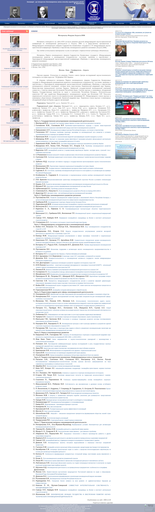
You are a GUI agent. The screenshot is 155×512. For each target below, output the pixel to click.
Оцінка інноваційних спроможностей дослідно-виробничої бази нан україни (74, 355)
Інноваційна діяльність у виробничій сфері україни (72, 429)
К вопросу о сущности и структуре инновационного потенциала (82, 373)
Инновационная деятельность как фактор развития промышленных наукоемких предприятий (76, 438)
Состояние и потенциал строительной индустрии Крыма (68, 222)
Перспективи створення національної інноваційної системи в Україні (72, 166)
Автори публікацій (49, 23)
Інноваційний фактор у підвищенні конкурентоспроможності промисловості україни (72, 440)
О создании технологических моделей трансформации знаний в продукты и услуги (75, 137)
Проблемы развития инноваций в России (64, 188)
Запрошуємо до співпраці (91, 23)
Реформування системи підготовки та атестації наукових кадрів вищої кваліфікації (74, 314)
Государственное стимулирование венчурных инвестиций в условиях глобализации (76, 168)
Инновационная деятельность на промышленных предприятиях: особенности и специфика (77, 467)
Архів (148, 23)
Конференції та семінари (77, 23)
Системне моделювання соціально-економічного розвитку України (82, 143)
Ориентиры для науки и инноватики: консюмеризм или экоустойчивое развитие (69, 348)
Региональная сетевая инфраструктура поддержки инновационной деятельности (75, 206)
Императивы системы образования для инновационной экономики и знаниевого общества (79, 294)
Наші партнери (120, 23)
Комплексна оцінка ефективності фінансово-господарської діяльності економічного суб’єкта (73, 461)
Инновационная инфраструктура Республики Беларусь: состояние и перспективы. (77, 130)
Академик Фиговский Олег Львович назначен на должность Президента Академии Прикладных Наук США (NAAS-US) (133, 42)
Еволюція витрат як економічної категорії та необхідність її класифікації (69, 400)
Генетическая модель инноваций (57, 418)
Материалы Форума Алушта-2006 (126, 134)
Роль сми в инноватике (54, 407)
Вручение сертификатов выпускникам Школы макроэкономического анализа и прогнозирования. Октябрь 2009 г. (132, 120)
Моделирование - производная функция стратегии (61, 404)
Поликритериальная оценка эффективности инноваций (68, 409)
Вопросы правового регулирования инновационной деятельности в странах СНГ (72, 269)
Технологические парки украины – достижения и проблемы (77, 431)
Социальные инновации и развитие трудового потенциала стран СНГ (73, 263)
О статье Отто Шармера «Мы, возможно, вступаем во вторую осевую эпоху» (133, 33)
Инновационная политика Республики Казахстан (65, 478)
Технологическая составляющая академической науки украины (65, 353)
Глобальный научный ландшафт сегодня (14, 86)
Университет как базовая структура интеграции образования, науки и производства (73, 317)
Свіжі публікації (7, 31)
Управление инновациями (14, 123)
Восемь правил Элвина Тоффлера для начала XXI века (134, 61)
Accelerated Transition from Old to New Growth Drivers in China (15, 49)
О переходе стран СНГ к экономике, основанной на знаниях (81, 256)
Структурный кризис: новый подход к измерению (66, 420)
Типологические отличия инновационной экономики (63, 366)
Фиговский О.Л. (15, 34)
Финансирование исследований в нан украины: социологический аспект (73, 350)
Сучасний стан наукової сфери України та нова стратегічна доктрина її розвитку (75, 123)
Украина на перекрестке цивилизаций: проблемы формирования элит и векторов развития (131, 82)
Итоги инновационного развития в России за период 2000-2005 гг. (80, 191)
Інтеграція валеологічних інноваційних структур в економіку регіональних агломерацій (80, 204)
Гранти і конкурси (63, 23)
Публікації (36, 23)
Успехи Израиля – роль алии (14, 105)
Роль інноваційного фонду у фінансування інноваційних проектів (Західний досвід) (74, 272)
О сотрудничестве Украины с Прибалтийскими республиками (66, 254)
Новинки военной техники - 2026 (14, 68)
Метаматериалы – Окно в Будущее (14, 141)
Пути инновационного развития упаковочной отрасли (60, 458)
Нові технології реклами (52, 411)
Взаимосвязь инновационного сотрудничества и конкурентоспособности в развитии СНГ (79, 274)
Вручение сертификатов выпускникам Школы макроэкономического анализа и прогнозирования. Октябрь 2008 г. (132, 127)
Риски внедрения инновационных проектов (85, 393)
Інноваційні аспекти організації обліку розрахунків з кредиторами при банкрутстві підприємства (78, 447)
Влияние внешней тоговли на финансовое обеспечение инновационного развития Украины (77, 155)
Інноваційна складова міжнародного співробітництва (70, 290)
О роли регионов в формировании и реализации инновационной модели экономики (74, 476)
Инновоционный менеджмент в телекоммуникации (67, 402)
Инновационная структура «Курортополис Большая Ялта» (67, 202)
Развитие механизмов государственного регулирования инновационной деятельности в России (77, 184)
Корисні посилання (106, 23)
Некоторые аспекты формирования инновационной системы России (69, 186)
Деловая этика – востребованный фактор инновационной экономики (70, 193)
